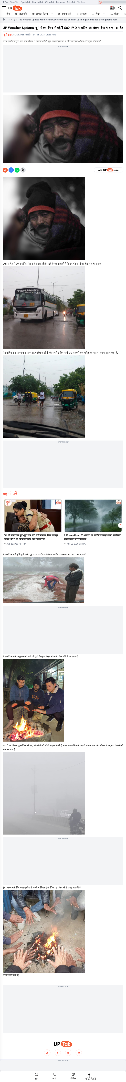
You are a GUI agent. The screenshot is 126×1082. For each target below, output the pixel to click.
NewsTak (14, 2)
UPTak (5, 2)
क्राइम (83, 14)
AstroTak (71, 2)
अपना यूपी (66, 14)
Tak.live (81, 2)
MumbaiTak (37, 2)
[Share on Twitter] (23, 170)
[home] (63, 1044)
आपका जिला (42, 14)
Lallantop (60, 2)
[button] (42, 14)
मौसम (116, 14)
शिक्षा (98, 14)
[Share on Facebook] (11, 170)
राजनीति (23, 14)
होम (8, 14)
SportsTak (25, 2)
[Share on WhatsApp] (17, 170)
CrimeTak (49, 2)
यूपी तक (7, 34)
